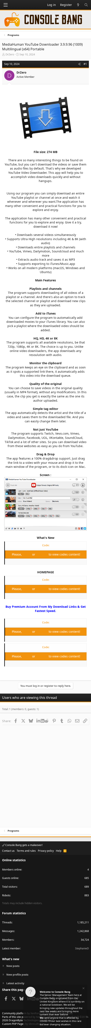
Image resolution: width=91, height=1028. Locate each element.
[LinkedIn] (38, 720)
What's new (10, 959)
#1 (85, 64)
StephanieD (82, 948)
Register (42, 554)
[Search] (86, 5)
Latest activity (15, 983)
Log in (27, 554)
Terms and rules (26, 851)
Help (58, 851)
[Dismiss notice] (83, 989)
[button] (5, 5)
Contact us (8, 851)
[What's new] (78, 5)
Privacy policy (46, 851)
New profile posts (17, 974)
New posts (12, 966)
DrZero (10, 54)
